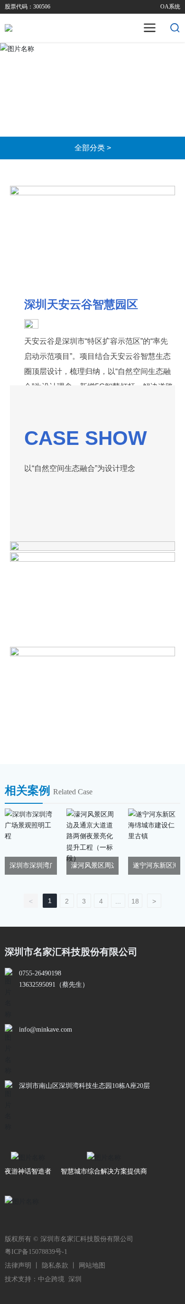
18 (135, 901)
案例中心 (53, 109)
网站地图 (92, 1265)
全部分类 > (92, 148)
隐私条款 (55, 1265)
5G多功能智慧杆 (104, 109)
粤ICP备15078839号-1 (36, 1251)
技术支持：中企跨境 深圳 (43, 1279)
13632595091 (37, 984)
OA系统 (170, 6)
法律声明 (18, 1265)
